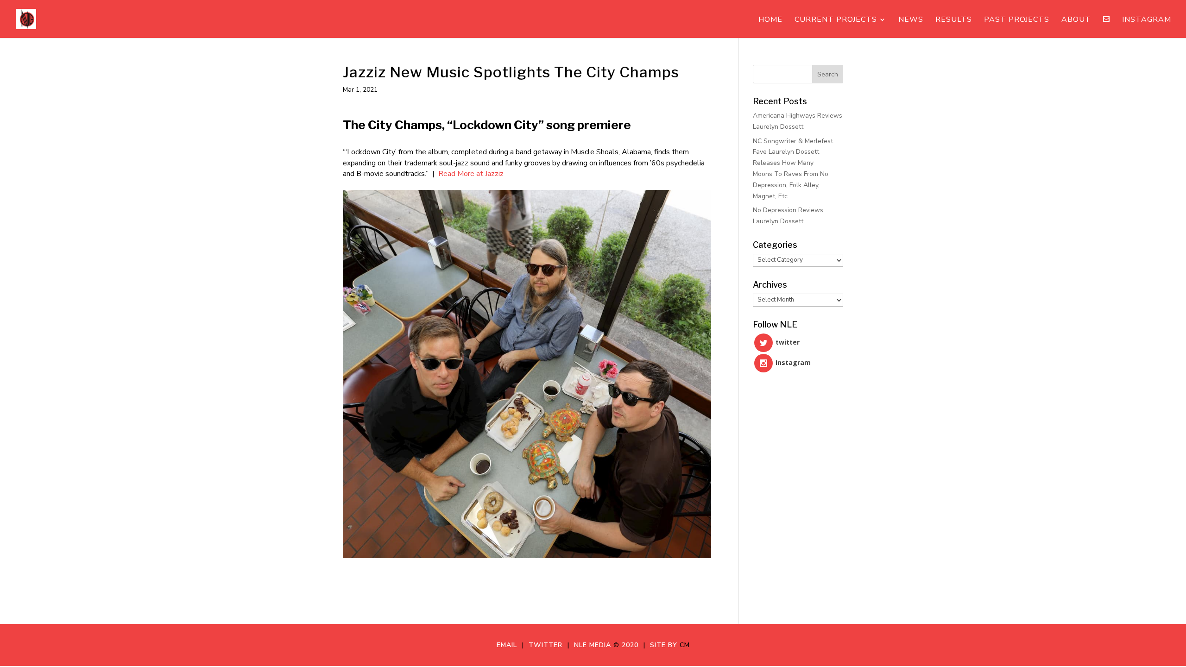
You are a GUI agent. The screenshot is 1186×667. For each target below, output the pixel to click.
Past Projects (1016, 20)
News (910, 20)
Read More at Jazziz (471, 174)
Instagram (1146, 20)
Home (770, 20)
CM (685, 645)
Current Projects (836, 20)
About (1076, 20)
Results (953, 20)
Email (509, 645)
